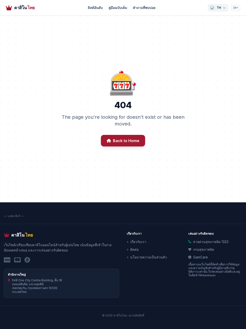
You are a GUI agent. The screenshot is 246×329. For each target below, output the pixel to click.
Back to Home (126, 140)
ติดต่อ (134, 249)
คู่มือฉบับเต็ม (118, 8)
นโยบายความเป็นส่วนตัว (148, 257)
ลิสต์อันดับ (95, 8)
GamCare (200, 257)
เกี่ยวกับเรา (138, 242)
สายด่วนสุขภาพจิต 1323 (210, 242)
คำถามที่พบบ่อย (144, 8)
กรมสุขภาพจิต (203, 249)
